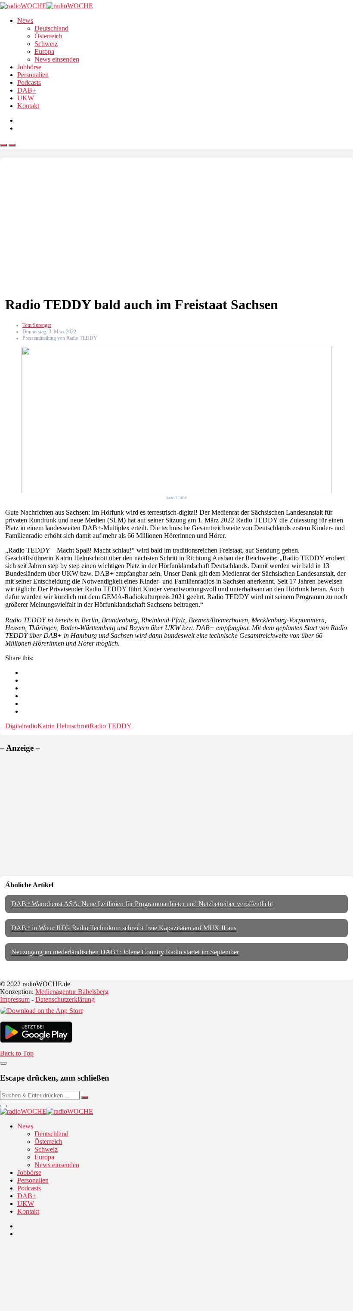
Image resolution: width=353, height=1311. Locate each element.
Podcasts (29, 82)
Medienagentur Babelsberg (71, 991)
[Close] (3, 1063)
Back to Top (17, 1053)
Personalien (33, 74)
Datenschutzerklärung (65, 999)
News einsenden (56, 59)
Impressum (15, 999)
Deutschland (51, 28)
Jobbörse (29, 67)
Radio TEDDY (111, 726)
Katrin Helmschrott (63, 726)
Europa (44, 51)
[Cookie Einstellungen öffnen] (64, 1307)
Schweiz (46, 43)
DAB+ (26, 90)
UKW (25, 98)
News (25, 20)
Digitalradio (21, 726)
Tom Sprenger (36, 325)
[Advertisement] (176, 227)
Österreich (48, 36)
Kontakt (28, 105)
